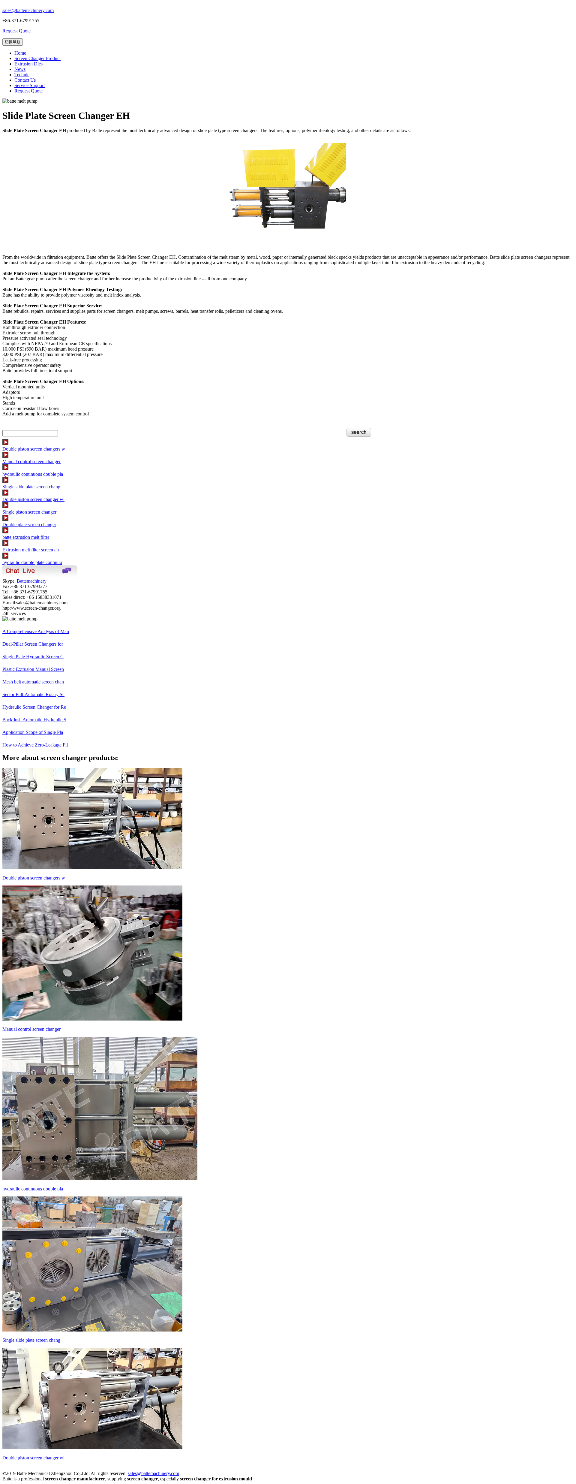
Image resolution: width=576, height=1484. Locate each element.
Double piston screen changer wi (33, 499)
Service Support (29, 85)
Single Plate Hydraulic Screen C (33, 656)
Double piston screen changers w (33, 448)
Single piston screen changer (29, 511)
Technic (21, 74)
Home (20, 53)
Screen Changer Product (37, 58)
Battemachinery (31, 581)
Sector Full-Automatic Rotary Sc (33, 694)
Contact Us (25, 80)
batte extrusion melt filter (25, 537)
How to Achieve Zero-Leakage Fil (35, 744)
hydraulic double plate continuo (32, 562)
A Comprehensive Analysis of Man (35, 631)
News (20, 69)
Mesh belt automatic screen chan (33, 681)
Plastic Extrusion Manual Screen (33, 669)
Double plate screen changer (29, 524)
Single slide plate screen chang (31, 486)
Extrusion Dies (28, 63)
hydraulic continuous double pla (32, 474)
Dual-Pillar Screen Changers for (32, 644)
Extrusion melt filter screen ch (30, 549)
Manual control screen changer (31, 461)
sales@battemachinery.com (28, 10)
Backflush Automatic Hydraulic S (34, 719)
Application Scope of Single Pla (32, 732)
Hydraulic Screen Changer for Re (34, 707)
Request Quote (16, 30)
